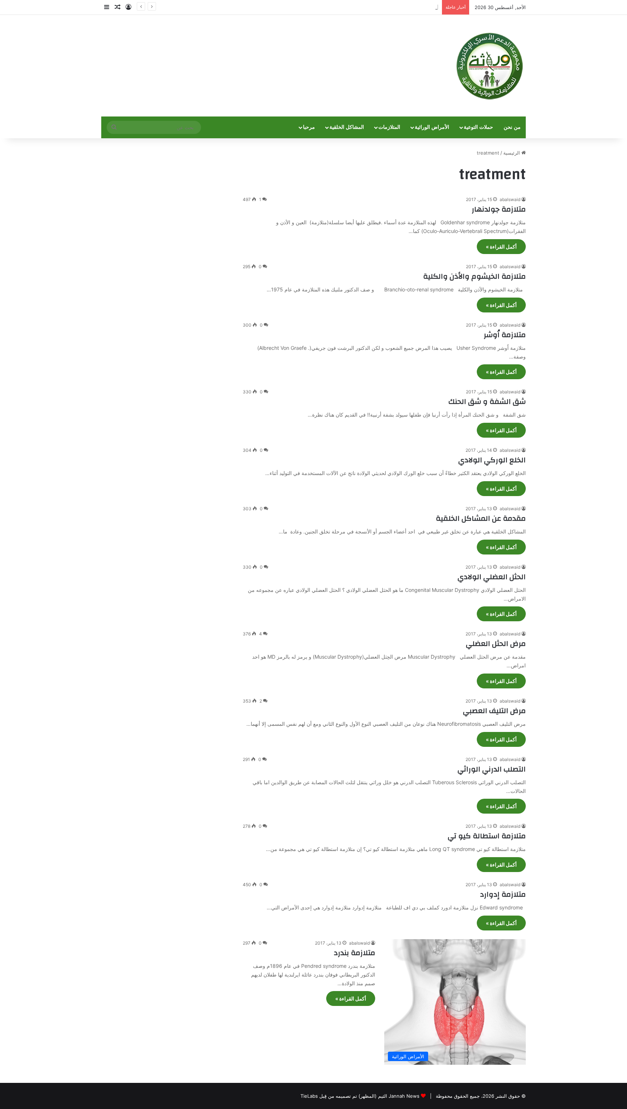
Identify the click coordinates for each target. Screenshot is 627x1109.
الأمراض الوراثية (432, 127)
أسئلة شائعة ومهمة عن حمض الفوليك (400, 7)
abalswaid (510, 199)
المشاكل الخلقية (346, 127)
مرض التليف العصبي (494, 710)
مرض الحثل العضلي (496, 643)
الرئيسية (512, 153)
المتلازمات (389, 127)
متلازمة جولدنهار (499, 209)
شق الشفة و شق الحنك (487, 401)
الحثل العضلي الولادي (492, 577)
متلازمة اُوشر (505, 334)
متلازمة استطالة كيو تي (487, 836)
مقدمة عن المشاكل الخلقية (481, 518)
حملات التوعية (478, 127)
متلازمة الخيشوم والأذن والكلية (474, 276)
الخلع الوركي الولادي (492, 460)
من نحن (512, 127)
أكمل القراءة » (501, 247)
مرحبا (309, 127)
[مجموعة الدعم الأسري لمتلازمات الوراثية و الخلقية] (489, 65)
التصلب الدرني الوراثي (492, 769)
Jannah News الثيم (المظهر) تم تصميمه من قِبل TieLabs (359, 1096)
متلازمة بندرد (354, 952)
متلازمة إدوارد (503, 894)
